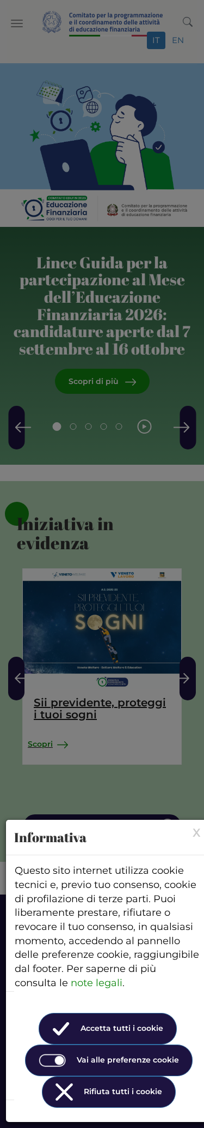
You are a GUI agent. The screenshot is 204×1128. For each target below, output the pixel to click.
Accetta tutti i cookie (122, 1028)
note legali (96, 983)
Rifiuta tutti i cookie (123, 1091)
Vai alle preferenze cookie (128, 1060)
